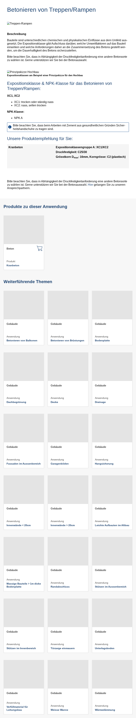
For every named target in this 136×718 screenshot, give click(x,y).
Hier (90, 184)
